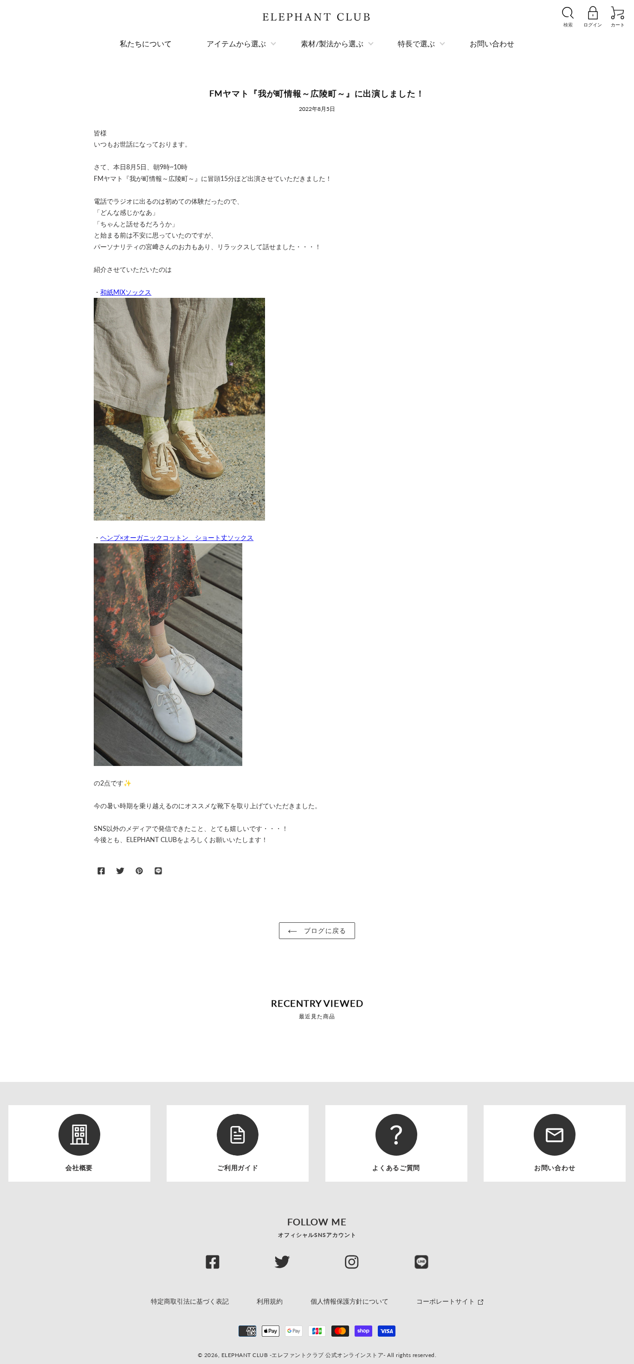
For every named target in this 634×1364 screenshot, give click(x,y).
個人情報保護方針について (349, 1301)
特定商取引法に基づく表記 (190, 1301)
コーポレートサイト (446, 1301)
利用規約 (270, 1301)
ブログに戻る (324, 930)
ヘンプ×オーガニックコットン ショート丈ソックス (176, 537)
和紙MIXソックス (125, 292)
